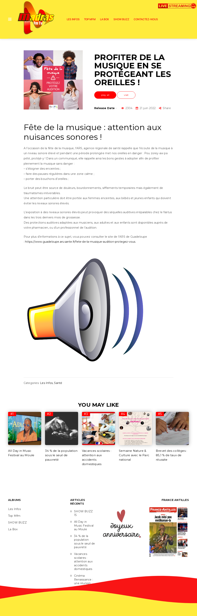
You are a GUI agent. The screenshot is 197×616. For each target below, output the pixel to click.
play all (105, 94)
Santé (58, 383)
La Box (104, 19)
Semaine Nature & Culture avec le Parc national (134, 455)
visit (126, 94)
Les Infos (73, 19)
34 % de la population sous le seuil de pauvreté (61, 455)
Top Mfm (90, 19)
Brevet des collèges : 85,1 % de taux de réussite (171, 455)
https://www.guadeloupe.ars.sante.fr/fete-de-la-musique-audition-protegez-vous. (80, 241)
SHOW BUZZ (121, 19)
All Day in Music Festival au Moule (83, 525)
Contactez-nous (146, 19)
